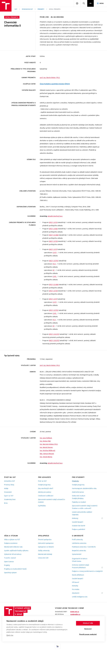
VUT (16, 9)
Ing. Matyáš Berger (46, 447)
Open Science (9, 562)
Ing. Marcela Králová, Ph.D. (49, 444)
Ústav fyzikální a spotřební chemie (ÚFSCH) (55, 84)
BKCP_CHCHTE (54, 340)
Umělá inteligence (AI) (79, 597)
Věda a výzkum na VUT (12, 539)
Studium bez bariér (78, 526)
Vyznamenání (76, 554)
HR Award (75, 582)
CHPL (54, 276)
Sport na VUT (8, 496)
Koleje (6, 488)
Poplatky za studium (79, 502)
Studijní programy (44, 485)
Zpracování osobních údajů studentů (84, 506)
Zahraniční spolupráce (46, 543)
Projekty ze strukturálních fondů (15, 569)
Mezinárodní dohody (45, 554)
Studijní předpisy (77, 498)
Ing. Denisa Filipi (45, 441)
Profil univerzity (77, 539)
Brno (6, 503)
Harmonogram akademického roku (84, 488)
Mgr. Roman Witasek (47, 454)
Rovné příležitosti (78, 575)
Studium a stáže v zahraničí (81, 508)
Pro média (75, 589)
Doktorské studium (78, 496)
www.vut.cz (74, 612)
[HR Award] (57, 646)
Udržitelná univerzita (79, 543)
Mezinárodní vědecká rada (13, 547)
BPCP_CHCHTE (54, 334)
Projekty (7, 565)
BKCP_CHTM (53, 241)
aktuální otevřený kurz (55, 216)
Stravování (8, 492)
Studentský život (9, 499)
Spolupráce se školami (46, 547)
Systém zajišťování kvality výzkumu (16, 550)
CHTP (55, 252)
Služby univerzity (44, 550)
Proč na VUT (42, 481)
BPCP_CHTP (53, 299)
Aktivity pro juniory (44, 492)
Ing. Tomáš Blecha (46, 457)
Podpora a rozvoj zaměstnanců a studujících (87, 571)
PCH (54, 264)
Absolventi (78, 593)
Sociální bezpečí (77, 522)
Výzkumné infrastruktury (12, 554)
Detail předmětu (55, 9)
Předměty (41, 9)
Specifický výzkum (10, 573)
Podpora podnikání (78, 529)
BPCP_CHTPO (53, 310)
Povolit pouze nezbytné (88, 634)
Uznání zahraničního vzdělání (82, 512)
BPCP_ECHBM (54, 285)
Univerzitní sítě (43, 558)
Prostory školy (9, 485)
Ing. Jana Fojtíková (46, 438)
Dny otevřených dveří (45, 488)
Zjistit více (9, 635)
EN (90, 3)
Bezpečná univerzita (79, 550)
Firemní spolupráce (45, 539)
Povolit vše (88, 623)
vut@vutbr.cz (75, 614)
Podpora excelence (10, 543)
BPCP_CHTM (53, 291)
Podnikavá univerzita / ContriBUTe (84, 547)
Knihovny (77, 518)
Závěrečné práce (78, 492)
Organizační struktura (79, 559)
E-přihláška (42, 506)
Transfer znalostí (10, 558)
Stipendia (75, 515)
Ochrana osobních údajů (80, 565)
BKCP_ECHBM (54, 235)
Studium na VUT (27, 9)
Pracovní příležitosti (81, 567)
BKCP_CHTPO (53, 261)
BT (54, 270)
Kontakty (75, 586)
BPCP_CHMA (53, 229)
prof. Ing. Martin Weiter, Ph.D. (50, 78)
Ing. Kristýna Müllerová (47, 450)
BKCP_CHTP (53, 249)
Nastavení (88, 629)
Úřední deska (76, 561)
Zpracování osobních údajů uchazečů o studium (51, 500)
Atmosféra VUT (9, 481)
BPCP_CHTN (53, 222)
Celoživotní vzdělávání (45, 496)
